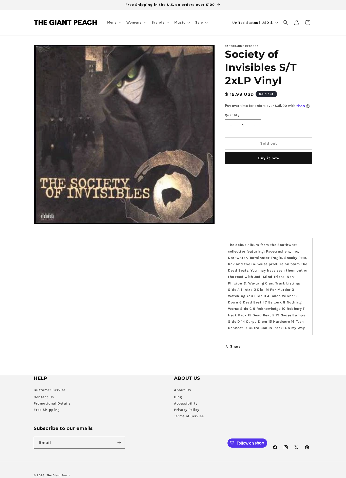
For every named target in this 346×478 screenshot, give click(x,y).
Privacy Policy (186, 410)
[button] (113, 22)
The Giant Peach (59, 475)
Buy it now (268, 158)
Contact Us (44, 397)
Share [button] (235, 346)
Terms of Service (189, 416)
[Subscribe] (119, 442)
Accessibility (186, 403)
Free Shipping (47, 410)
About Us (182, 390)
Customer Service (50, 390)
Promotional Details (52, 403)
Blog (178, 397)
